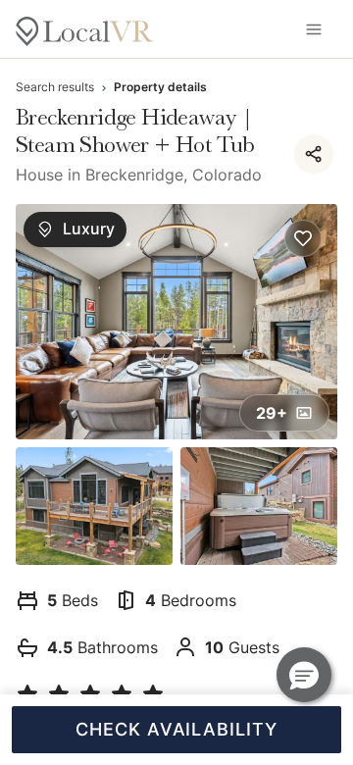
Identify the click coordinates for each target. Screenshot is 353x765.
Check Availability (176, 729)
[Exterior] (94, 506)
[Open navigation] (313, 29)
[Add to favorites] (303, 238)
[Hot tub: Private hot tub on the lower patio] (258, 506)
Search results (55, 86)
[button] (304, 674)
